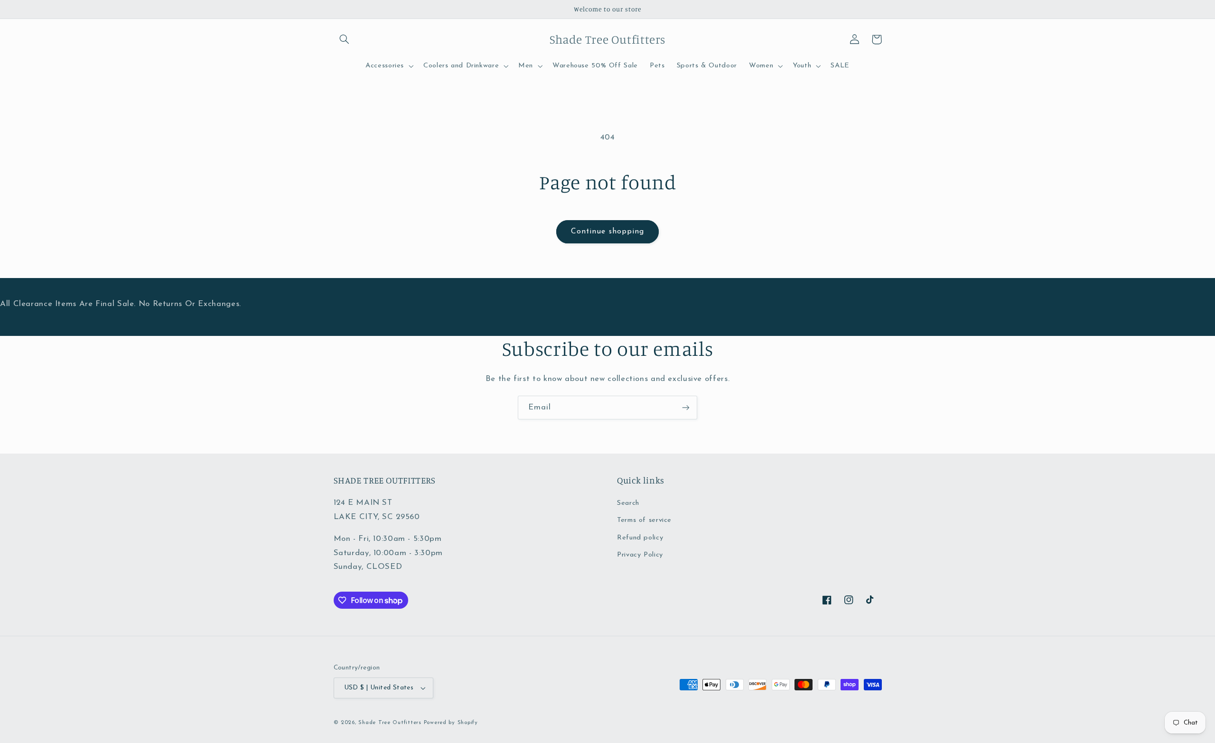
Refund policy (640, 537)
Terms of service (644, 520)
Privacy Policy (640, 554)
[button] (344, 39)
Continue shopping (607, 231)
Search (628, 503)
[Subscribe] (686, 407)
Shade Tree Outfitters (389, 722)
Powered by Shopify (451, 722)
